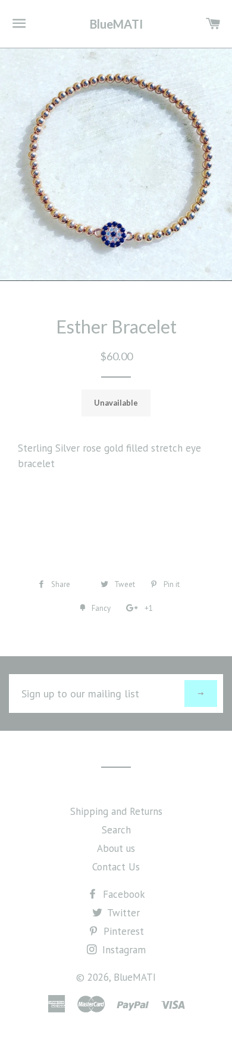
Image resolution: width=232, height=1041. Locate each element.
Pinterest (122, 931)
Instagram (122, 949)
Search (116, 829)
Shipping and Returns (116, 811)
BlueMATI (116, 24)
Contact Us (116, 866)
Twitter (122, 912)
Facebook (122, 894)
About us (116, 848)
